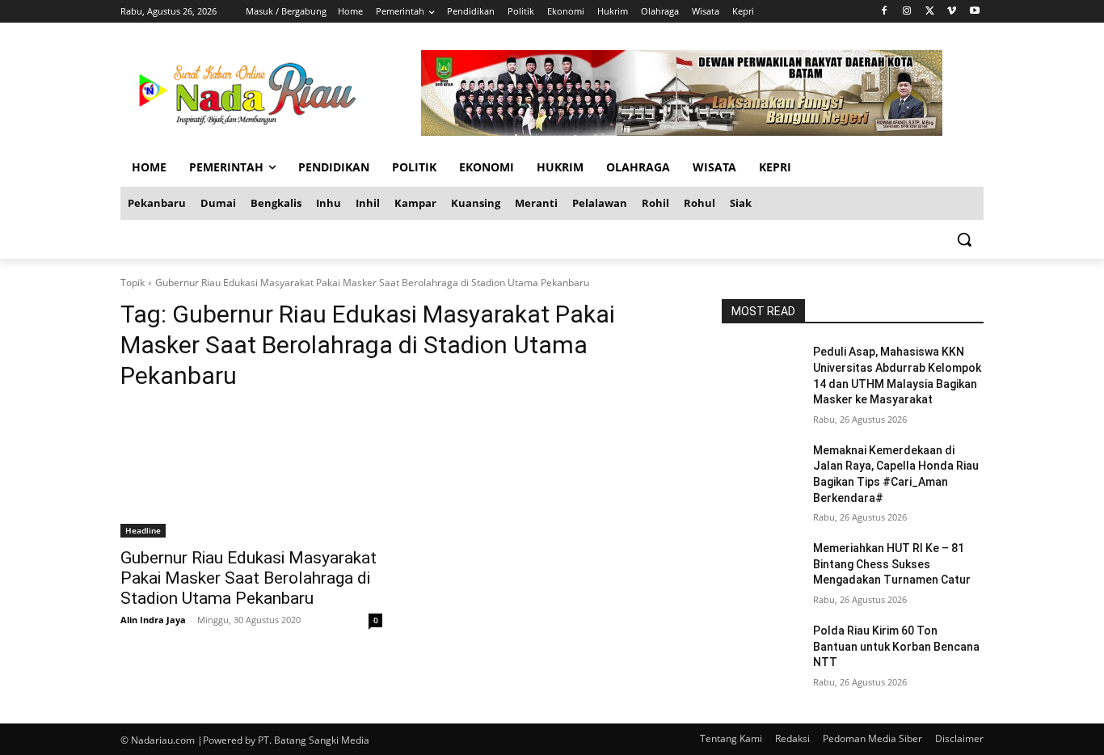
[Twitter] (930, 11)
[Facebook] (884, 11)
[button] (964, 239)
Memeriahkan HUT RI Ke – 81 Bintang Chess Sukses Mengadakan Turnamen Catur (892, 564)
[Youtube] (974, 11)
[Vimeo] (951, 11)
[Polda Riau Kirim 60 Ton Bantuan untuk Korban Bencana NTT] (761, 650)
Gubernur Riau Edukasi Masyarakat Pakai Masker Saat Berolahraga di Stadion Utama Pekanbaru (248, 578)
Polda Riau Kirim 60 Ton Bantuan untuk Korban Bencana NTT (896, 646)
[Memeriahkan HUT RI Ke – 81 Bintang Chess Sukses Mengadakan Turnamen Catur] (761, 568)
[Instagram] (907, 11)
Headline (143, 530)
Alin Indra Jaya (153, 620)
